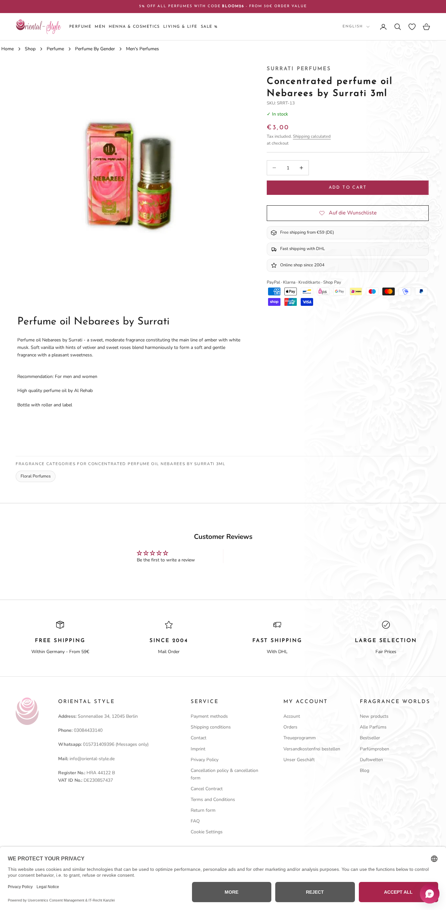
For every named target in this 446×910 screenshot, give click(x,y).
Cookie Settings (207, 832)
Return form (203, 810)
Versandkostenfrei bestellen (311, 749)
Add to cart (348, 187)
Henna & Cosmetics (134, 27)
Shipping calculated (312, 136)
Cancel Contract (207, 789)
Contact (198, 738)
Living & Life (180, 27)
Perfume (80, 27)
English (352, 26)
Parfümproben (374, 749)
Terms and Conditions (213, 799)
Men (100, 27)
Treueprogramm (299, 738)
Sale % (209, 27)
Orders (290, 727)
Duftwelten (371, 760)
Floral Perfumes (36, 476)
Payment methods (209, 716)
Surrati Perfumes (299, 68)
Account (291, 716)
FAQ (195, 821)
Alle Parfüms (373, 727)
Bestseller (370, 738)
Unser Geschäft (299, 760)
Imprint (198, 749)
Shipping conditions (211, 727)
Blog (364, 770)
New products (374, 716)
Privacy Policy (204, 760)
